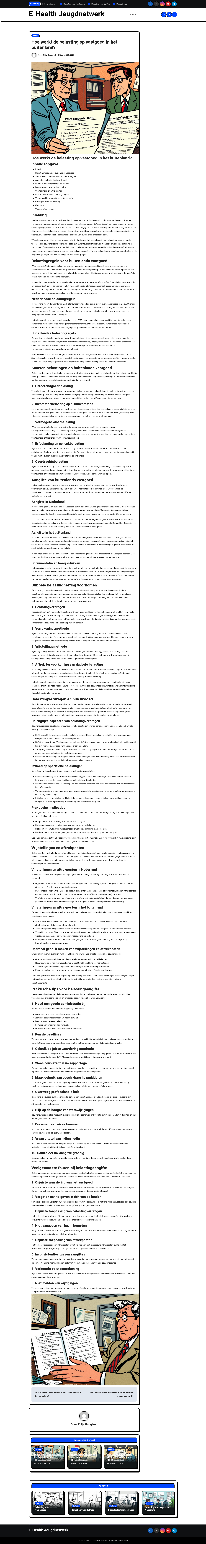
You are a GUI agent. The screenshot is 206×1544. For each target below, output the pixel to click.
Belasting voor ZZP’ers (83, 1510)
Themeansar (123, 1540)
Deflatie (39, 1503)
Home (133, 14)
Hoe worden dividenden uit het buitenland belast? (47, 1456)
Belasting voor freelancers (42, 1509)
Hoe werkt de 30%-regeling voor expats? (84, 1456)
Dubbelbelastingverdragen (121, 1510)
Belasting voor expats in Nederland (157, 1509)
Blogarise (109, 1540)
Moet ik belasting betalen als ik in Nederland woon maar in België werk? (119, 1457)
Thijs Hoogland (49, 55)
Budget (35, 35)
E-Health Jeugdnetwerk (67, 14)
